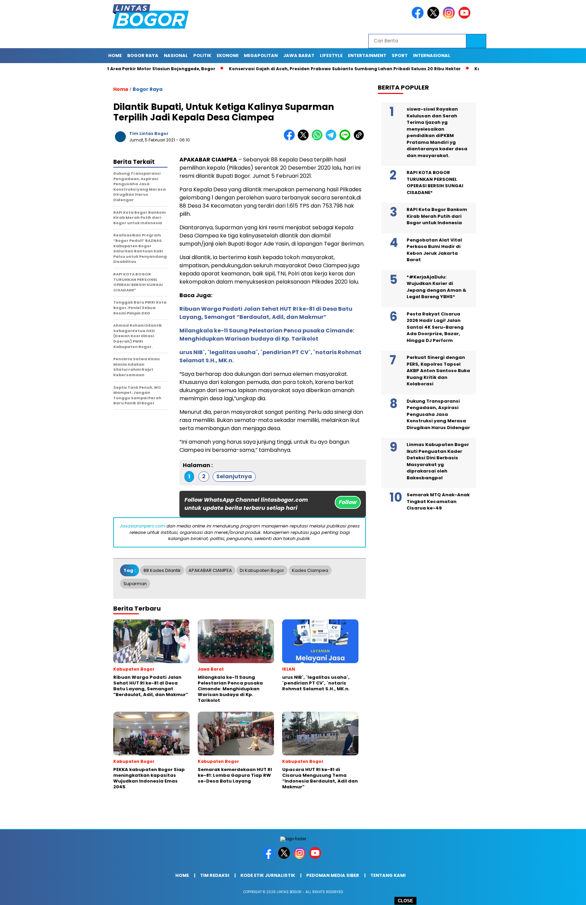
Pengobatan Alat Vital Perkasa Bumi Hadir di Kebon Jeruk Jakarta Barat (434, 250)
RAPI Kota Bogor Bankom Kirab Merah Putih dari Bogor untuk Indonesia (437, 216)
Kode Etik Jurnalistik (267, 875)
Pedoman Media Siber (332, 875)
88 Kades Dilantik (162, 570)
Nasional (176, 55)
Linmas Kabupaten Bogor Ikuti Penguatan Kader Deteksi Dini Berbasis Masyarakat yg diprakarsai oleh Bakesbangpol (438, 461)
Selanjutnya (234, 476)
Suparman (135, 583)
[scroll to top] (562, 894)
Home (115, 55)
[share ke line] (346, 138)
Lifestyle (331, 55)
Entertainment (367, 55)
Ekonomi (227, 55)
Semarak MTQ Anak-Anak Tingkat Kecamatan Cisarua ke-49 (438, 501)
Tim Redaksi (214, 875)
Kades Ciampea (310, 570)
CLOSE (405, 900)
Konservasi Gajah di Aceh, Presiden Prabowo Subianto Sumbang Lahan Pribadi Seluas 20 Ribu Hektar (322, 69)
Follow (348, 502)
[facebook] (419, 17)
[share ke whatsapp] (319, 138)
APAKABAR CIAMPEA (210, 570)
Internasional (431, 55)
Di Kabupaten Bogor (262, 570)
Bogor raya (142, 55)
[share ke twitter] (305, 138)
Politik (202, 55)
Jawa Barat (298, 55)
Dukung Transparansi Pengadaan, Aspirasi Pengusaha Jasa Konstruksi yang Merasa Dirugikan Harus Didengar (438, 414)
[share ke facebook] (291, 138)
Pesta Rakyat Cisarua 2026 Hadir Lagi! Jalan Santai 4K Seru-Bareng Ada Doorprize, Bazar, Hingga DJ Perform (435, 327)
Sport (400, 55)
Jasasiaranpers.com (142, 526)
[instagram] (450, 17)
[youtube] (465, 17)
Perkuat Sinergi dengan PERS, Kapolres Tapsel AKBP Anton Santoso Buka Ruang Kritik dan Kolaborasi (438, 370)
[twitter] (434, 17)
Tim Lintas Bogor (149, 133)
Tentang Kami (388, 875)
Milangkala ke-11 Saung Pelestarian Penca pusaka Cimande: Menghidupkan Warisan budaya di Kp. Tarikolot (266, 335)
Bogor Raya (147, 89)
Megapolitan (261, 55)
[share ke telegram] (332, 138)
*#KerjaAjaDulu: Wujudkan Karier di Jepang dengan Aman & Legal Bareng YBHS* (436, 287)
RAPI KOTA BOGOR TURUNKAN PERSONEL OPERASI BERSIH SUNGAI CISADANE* (435, 182)
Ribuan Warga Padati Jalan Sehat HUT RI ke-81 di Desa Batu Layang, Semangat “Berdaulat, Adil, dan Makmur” (265, 313)
